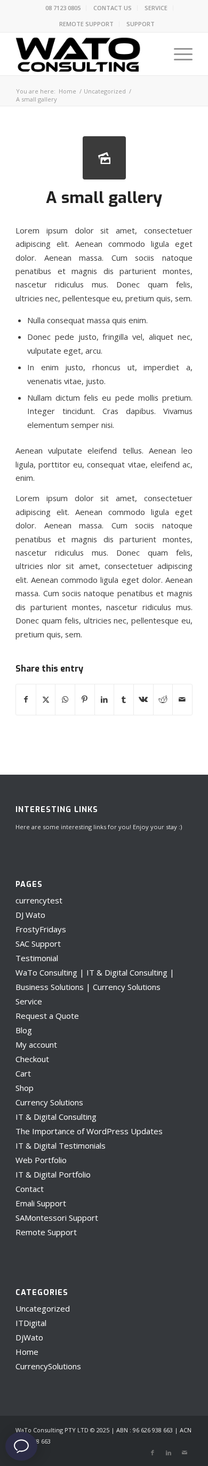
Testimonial (36, 958)
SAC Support (38, 943)
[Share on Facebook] (26, 699)
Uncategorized (42, 1308)
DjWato (29, 1337)
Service (28, 1001)
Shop (24, 1087)
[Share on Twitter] (45, 699)
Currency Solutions (49, 1102)
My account (36, 1044)
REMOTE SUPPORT (86, 24)
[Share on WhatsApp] (65, 699)
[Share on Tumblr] (123, 699)
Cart (23, 1073)
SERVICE (156, 8)
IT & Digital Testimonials (60, 1145)
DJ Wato (30, 914)
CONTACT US (112, 8)
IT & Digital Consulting (56, 1116)
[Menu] (178, 54)
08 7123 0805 (63, 8)
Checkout (32, 1059)
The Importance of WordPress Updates (89, 1131)
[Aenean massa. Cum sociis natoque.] (104, 158)
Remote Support (46, 1232)
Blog (23, 1030)
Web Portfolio (41, 1160)
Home (26, 1351)
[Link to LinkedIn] (169, 1453)
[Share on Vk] (143, 699)
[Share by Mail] (182, 699)
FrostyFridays (40, 929)
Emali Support (40, 1203)
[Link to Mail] (185, 1453)
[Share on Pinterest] (84, 699)
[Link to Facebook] (153, 1453)
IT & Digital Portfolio (53, 1174)
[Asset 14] (86, 54)
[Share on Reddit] (163, 699)
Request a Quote (47, 1015)
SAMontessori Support (56, 1217)
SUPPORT (140, 24)
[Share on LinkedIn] (104, 699)
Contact (29, 1188)
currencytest (38, 900)
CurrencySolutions (48, 1366)
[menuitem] (63, 8)
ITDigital (30, 1322)
